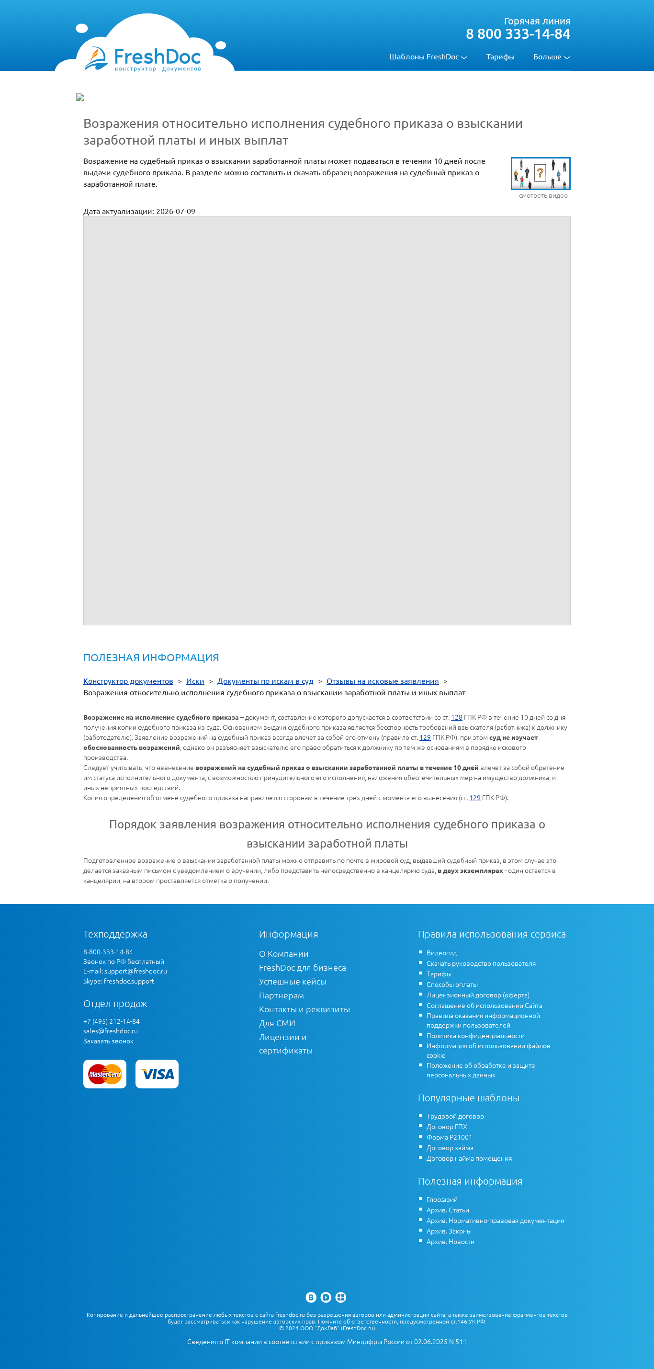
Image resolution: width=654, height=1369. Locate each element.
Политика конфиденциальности (476, 1035)
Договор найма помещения (469, 1158)
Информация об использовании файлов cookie (489, 1050)
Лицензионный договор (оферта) (478, 994)
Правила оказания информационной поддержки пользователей (483, 1020)
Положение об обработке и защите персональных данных (481, 1069)
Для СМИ (277, 1022)
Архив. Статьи (448, 1209)
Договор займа (450, 1147)
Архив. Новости (450, 1241)
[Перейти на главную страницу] (142, 58)
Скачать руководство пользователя (481, 963)
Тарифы (500, 56)
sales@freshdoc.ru (110, 1030)
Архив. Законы (449, 1230)
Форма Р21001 (450, 1137)
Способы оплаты (452, 984)
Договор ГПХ (447, 1126)
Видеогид (442, 952)
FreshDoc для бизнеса (302, 967)
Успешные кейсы (293, 980)
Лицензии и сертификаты (286, 1043)
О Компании (284, 953)
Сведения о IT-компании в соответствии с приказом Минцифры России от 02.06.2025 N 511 (327, 1341)
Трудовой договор (455, 1115)
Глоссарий (442, 1199)
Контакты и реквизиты (304, 1008)
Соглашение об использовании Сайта (484, 1005)
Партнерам (281, 994)
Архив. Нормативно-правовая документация (495, 1220)
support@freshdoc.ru (135, 970)
